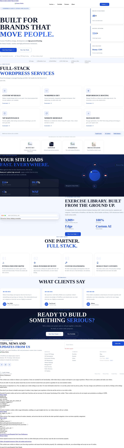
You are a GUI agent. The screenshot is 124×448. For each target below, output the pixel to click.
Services (51, 4)
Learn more (5, 103)
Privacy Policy (106, 373)
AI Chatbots (107, 133)
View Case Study (72, 234)
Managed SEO (48, 364)
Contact (104, 4)
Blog (101, 354)
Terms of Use (97, 373)
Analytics (2, 410)
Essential (2, 393)
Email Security (98, 133)
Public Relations (117, 133)
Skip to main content (5, 0)
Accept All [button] (3, 434)
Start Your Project (7, 50)
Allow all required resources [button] (7, 441)
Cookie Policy (114, 373)
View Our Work (24, 50)
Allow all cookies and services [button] (23, 441)
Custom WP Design (49, 354)
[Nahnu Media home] (19, 4)
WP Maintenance (49, 360)
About (73, 4)
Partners (67, 4)
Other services (4, 416)
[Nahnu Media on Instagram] (5, 364)
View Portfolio (71, 334)
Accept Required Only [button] (12, 434)
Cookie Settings (6, 372)
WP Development (49, 356)
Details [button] (20, 447)
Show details (3, 394)
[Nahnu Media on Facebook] (1, 364)
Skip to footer (15, 0)
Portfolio (59, 4)
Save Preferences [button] (22, 434)
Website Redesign (49, 362)
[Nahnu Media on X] (9, 364)
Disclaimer (122, 373)
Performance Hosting (50, 358)
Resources (102, 356)
